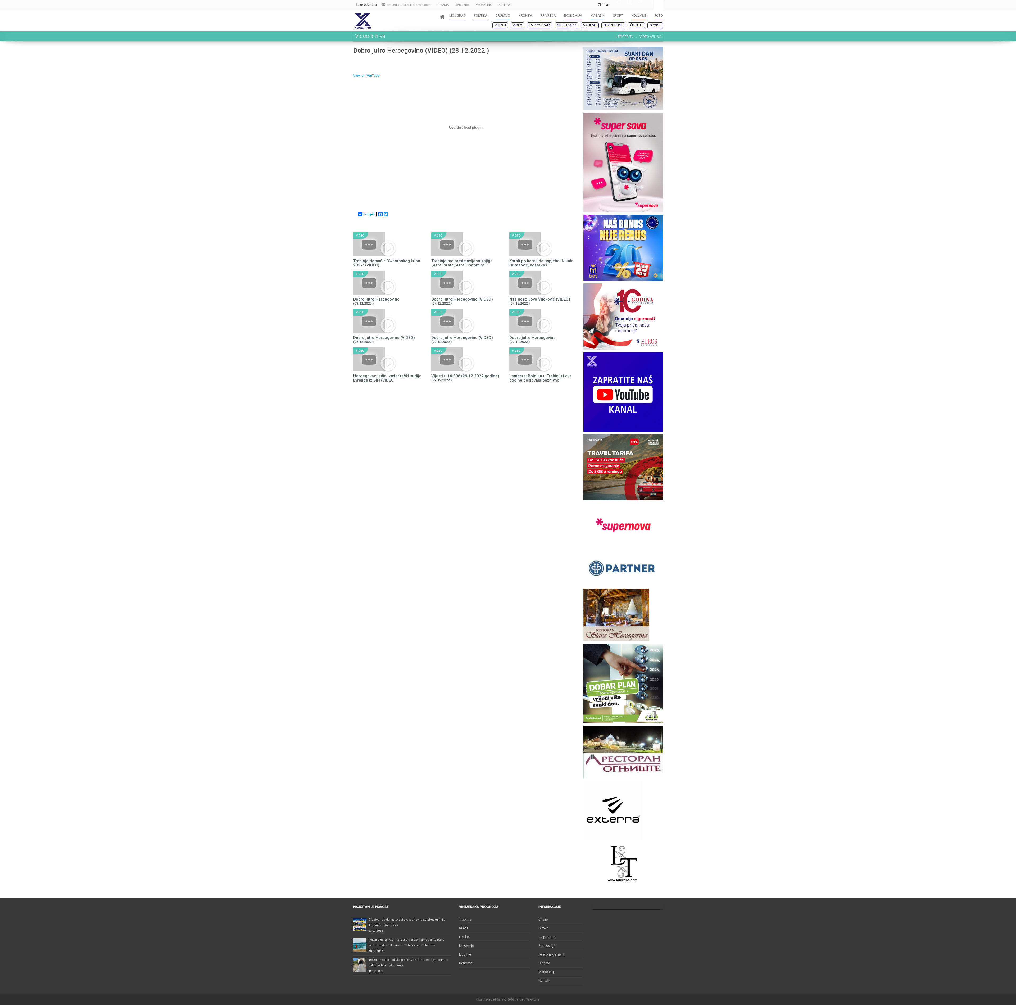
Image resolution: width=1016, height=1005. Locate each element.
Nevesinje (466, 946)
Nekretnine (613, 25)
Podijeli (368, 214)
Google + (616, 4)
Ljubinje (465, 954)
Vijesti (500, 25)
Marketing (546, 972)
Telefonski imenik (551, 954)
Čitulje (636, 25)
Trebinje (465, 919)
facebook (647, 4)
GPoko (655, 25)
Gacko (464, 937)
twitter (637, 4)
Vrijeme (590, 25)
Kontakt (544, 981)
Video (517, 25)
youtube (626, 4)
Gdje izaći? (566, 25)
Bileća (463, 928)
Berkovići (466, 963)
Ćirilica (603, 5)
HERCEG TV (624, 37)
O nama (544, 963)
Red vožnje (546, 946)
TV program (539, 25)
